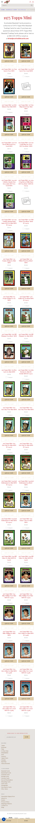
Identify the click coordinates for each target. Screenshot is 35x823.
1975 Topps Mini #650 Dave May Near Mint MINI (9, 408)
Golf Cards (4, 783)
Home (3, 9)
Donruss (3, 756)
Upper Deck (4, 758)
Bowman (3, 747)
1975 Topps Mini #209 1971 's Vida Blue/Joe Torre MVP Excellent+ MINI (25, 144)
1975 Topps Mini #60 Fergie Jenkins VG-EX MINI (9, 298)
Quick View (9, 61)
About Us (4, 798)
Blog (2, 807)
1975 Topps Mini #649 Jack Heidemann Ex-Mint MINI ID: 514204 (9, 483)
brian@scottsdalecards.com (18, 38)
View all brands (5, 763)
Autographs (4, 785)
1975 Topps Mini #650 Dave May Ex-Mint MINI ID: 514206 (9, 445)
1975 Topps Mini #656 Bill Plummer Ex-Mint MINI (26, 335)
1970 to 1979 (22, 9)
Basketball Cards (6, 772)
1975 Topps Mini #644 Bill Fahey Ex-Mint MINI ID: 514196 (9, 558)
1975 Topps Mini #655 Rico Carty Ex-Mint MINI (9, 371)
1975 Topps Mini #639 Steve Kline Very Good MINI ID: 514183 (25, 708)
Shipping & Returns (6, 803)
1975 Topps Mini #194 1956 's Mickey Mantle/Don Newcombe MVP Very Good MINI (9, 182)
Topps (3, 745)
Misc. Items (4, 789)
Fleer (2, 749)
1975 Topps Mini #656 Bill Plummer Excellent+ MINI (9, 335)
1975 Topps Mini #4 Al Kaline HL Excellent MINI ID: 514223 (26, 298)
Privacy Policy (5, 802)
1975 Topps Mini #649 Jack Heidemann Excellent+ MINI (26, 483)
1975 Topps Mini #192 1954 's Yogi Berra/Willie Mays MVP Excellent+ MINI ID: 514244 (25, 182)
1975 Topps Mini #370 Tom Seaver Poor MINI (9, 70)
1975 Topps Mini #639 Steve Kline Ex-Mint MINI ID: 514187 (26, 633)
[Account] (30, 2)
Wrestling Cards (5, 781)
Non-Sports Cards (6, 787)
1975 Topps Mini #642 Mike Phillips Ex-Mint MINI (9, 633)
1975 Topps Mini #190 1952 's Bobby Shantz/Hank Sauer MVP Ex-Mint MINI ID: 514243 (9, 222)
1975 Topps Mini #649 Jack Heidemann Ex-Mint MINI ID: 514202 (9, 520)
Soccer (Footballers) (7, 780)
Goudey (3, 760)
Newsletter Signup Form (8, 796)
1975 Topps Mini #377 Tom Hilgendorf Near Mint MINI (26, 106)
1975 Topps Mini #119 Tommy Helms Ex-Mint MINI (9, 261)
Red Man (3, 761)
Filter (8, 820)
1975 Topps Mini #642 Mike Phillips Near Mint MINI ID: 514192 (9, 595)
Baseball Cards (11, 9)
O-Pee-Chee (4, 751)
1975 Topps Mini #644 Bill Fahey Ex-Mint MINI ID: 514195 (26, 558)
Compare (10, 76)
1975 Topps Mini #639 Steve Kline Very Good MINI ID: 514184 (9, 708)
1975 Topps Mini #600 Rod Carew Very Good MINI (26, 70)
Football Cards (5, 774)
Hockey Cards (5, 778)
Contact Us (4, 805)
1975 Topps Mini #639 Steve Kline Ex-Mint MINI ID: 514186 (9, 671)
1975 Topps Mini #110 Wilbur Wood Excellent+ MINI (26, 261)
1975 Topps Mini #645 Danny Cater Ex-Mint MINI (26, 520)
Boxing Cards (5, 776)
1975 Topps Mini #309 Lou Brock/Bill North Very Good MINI (9, 144)
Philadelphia (4, 752)
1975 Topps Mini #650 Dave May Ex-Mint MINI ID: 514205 (26, 445)
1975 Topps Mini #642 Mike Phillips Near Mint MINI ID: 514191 (26, 595)
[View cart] (33, 2)
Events (3, 800)
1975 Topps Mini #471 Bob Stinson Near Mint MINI (9, 106)
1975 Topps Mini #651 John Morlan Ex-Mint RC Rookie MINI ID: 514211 (26, 371)
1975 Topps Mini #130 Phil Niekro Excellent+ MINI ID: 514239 (25, 221)
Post (2, 754)
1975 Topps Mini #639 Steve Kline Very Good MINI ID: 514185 (25, 671)
